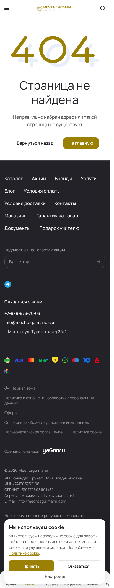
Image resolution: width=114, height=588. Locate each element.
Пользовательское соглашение (33, 432)
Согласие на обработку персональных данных (46, 422)
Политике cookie (24, 553)
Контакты (65, 203)
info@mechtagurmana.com (30, 322)
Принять (31, 566)
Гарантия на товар (57, 215)
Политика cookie (86, 432)
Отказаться (78, 566)
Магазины (15, 215)
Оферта (11, 412)
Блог (9, 191)
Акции (39, 178)
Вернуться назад (35, 143)
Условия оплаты (42, 191)
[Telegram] (7, 284)
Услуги (89, 178)
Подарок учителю (59, 228)
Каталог (13, 178)
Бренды (63, 178)
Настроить (55, 576)
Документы (17, 228)
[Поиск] (102, 8)
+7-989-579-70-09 (22, 313)
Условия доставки (25, 203)
